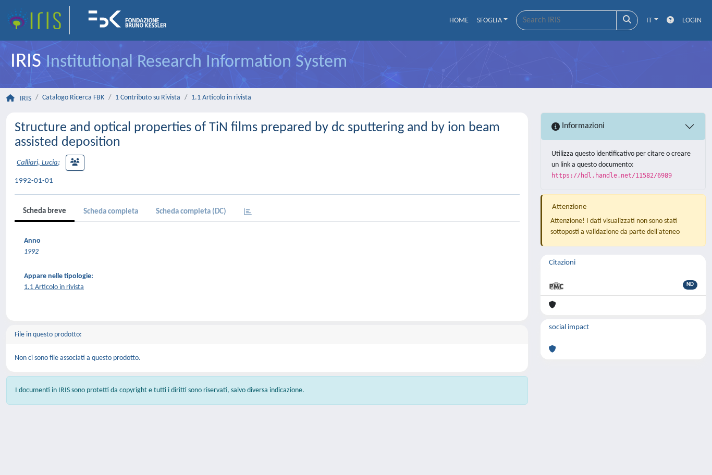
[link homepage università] (130, 20)
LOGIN (692, 20)
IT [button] (649, 20)
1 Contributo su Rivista (147, 98)
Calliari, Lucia (37, 163)
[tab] (248, 212)
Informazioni (582, 126)
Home (459, 20)
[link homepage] (38, 20)
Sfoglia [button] (489, 20)
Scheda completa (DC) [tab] (191, 212)
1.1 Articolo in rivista (221, 98)
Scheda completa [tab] (110, 212)
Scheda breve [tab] (44, 211)
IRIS (25, 99)
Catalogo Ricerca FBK (73, 98)
